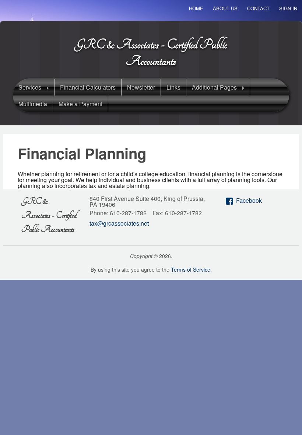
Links (173, 87)
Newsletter (141, 87)
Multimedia (32, 104)
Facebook (249, 200)
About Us (225, 8)
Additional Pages (214, 87)
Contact (258, 8)
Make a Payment (80, 104)
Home (196, 8)
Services (29, 87)
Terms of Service (190, 269)
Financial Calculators (88, 87)
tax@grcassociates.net (119, 223)
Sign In (288, 8)
